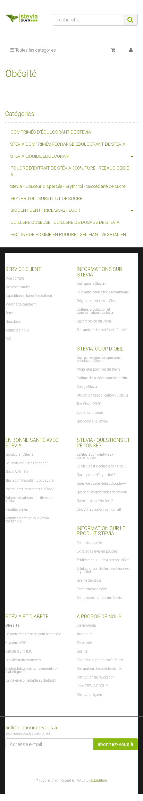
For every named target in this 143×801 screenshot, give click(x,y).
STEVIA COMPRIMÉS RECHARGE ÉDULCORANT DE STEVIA (67, 144)
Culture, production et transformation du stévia (95, 311)
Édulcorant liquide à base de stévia (103, 560)
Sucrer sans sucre (90, 413)
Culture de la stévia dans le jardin (102, 378)
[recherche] (130, 20)
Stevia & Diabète (17, 472)
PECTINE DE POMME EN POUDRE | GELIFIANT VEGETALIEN (68, 234)
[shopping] (113, 50)
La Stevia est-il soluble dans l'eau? (102, 466)
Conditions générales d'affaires (100, 660)
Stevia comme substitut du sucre (29, 480)
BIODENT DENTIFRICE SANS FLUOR (45, 210)
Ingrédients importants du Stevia (29, 489)
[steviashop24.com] (23, 19)
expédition (99, 780)
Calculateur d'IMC (18, 651)
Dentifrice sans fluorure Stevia (99, 598)
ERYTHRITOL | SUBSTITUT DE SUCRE (46, 198)
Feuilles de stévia (90, 543)
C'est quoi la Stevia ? (91, 283)
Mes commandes (17, 287)
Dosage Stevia (87, 387)
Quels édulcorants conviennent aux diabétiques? (31, 670)
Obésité (12, 625)
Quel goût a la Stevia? (92, 421)
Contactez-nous (17, 330)
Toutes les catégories (35, 50)
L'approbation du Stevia (94, 321)
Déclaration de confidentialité (99, 669)
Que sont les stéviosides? (95, 501)
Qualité (82, 651)
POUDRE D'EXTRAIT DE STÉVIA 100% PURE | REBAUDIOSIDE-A (70, 171)
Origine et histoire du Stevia (97, 301)
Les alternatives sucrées (23, 660)
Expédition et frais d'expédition (28, 296)
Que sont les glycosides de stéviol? (102, 492)
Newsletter (13, 322)
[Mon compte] (131, 50)
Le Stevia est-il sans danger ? (26, 463)
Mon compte (14, 278)
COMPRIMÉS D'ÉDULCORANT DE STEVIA (50, 132)
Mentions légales (89, 695)
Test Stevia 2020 (89, 404)
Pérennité (84, 643)
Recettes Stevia (16, 509)
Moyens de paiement (20, 304)
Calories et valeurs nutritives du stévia (29, 499)
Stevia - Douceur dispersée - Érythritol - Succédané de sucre (67, 186)
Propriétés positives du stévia (98, 369)
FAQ (8, 339)
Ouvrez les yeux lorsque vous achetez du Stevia (98, 359)
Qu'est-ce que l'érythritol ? (96, 475)
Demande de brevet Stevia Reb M (101, 330)
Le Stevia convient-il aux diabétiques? (95, 456)
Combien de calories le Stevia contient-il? (27, 519)
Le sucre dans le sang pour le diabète (33, 634)
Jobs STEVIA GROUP (92, 686)
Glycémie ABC (15, 643)
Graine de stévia (89, 580)
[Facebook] (133, 763)
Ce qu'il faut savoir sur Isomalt (99, 509)
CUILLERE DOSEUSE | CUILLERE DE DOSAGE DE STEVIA (64, 222)
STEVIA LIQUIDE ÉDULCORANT (40, 156)
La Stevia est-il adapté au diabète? (30, 680)
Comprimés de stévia (92, 589)
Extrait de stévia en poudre (97, 551)
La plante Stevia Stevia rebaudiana (103, 292)
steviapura (85, 634)
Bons (8, 313)
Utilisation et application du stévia (102, 395)
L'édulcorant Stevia (19, 454)
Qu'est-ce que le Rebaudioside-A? (101, 483)
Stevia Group (86, 625)
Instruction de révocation (96, 677)
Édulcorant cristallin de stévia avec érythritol (103, 570)
